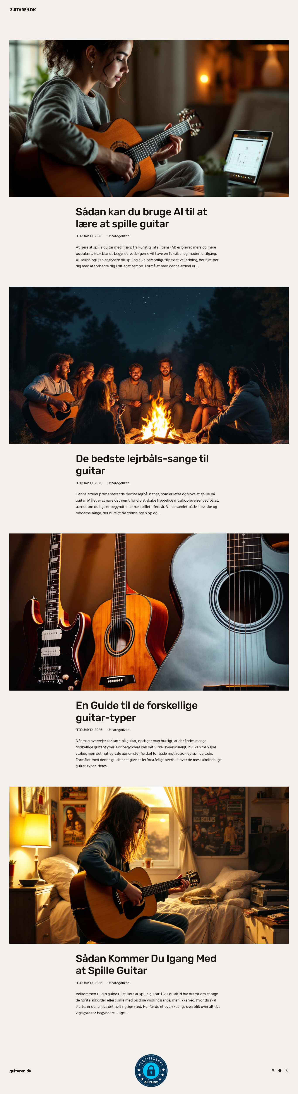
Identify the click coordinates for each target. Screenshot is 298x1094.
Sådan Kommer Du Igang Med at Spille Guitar (146, 964)
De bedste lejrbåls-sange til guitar (142, 465)
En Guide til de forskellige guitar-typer (137, 711)
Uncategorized (119, 236)
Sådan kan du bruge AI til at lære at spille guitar (141, 218)
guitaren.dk (22, 9)
